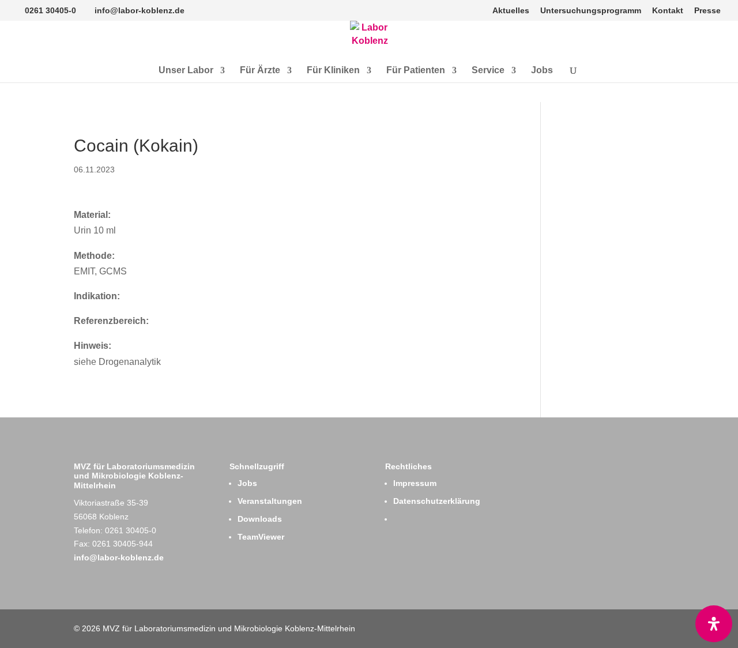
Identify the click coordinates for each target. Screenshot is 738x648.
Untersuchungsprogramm (590, 10)
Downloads (260, 518)
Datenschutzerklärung (436, 501)
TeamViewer (261, 536)
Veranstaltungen (270, 501)
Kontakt (667, 10)
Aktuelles (510, 10)
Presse (707, 10)
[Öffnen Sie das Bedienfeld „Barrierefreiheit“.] (713, 623)
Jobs (542, 70)
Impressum (414, 483)
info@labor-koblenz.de (119, 557)
